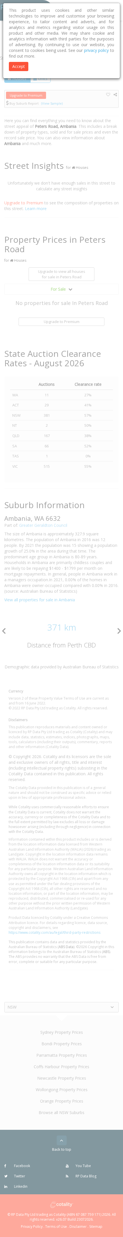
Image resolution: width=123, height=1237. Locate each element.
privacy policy (96, 50)
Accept (18, 66)
